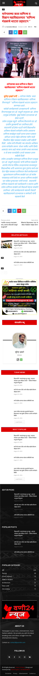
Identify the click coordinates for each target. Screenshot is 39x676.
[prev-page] (2, 272)
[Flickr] (19, 657)
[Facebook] (11, 32)
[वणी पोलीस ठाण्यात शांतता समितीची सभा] (6, 265)
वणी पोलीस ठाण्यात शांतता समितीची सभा (24, 262)
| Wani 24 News (20, 667)
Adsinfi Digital (15, 669)
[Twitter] (15, 32)
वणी (3, 9)
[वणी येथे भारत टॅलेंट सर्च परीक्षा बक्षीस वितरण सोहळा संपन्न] (6, 255)
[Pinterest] (20, 32)
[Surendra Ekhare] (3, 27)
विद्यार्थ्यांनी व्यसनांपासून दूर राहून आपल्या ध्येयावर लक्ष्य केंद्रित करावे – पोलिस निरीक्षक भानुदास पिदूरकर (25, 243)
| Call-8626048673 (24, 669)
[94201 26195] (18, 361)
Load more (18, 422)
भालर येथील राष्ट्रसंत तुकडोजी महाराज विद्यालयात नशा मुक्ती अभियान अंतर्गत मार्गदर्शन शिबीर (25, 413)
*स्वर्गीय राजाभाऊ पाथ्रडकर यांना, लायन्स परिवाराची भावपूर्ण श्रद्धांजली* (9, 225)
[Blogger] (9, 657)
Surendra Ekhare (11, 27)
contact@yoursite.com (17, 642)
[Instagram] (25, 657)
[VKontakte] (30, 657)
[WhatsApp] (25, 32)
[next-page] (5, 272)
